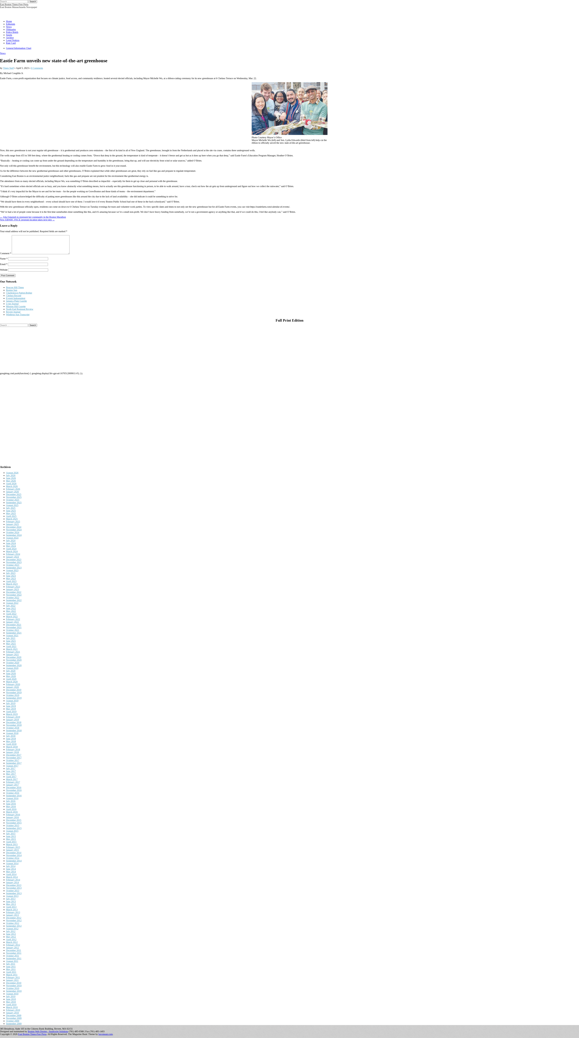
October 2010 (12, 988)
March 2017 (12, 779)
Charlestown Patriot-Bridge (19, 293)
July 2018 (10, 736)
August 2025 (12, 505)
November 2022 (14, 595)
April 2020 (11, 679)
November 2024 (14, 529)
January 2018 (12, 752)
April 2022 (11, 614)
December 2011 (13, 950)
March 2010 (12, 1007)
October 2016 (12, 793)
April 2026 (11, 483)
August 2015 (12, 831)
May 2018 (11, 741)
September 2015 (14, 828)
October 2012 (12, 923)
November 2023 (14, 562)
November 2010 (14, 985)
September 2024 (14, 535)
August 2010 (12, 993)
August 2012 (12, 928)
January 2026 (12, 491)
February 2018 (13, 749)
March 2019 (12, 714)
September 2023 (14, 567)
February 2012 (13, 945)
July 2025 (10, 508)
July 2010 (10, 996)
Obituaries (11, 29)
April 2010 (11, 1004)
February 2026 (13, 489)
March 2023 (12, 584)
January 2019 (12, 719)
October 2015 (12, 825)
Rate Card (11, 43)
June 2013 (11, 901)
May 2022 (11, 611)
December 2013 (13, 885)
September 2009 (14, 1023)
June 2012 (11, 934)
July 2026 (10, 475)
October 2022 (12, 597)
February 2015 (13, 847)
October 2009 (12, 1021)
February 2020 (13, 684)
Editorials (10, 24)
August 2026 (12, 472)
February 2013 (13, 912)
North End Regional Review (19, 309)
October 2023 (12, 565)
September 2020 (14, 665)
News (9, 26)
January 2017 (12, 785)
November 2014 (14, 855)
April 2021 (11, 646)
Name (4, 258)
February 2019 (13, 717)
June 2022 (11, 608)
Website (4, 270)
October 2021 (12, 630)
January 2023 (12, 589)
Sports (9, 35)
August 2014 (12, 863)
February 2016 (13, 814)
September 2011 (13, 958)
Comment (5, 253)
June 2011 (11, 966)
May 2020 (11, 676)
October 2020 (12, 662)
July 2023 (10, 573)
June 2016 (11, 804)
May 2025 (11, 513)
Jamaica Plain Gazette (16, 301)
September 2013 (14, 893)
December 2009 (13, 1015)
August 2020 (12, 668)
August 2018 (12, 733)
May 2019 (11, 709)
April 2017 (11, 776)
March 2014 (12, 877)
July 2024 (10, 540)
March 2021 (12, 649)
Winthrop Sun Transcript (17, 314)
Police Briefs (12, 32)
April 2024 (11, 548)
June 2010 (11, 999)
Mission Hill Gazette (16, 306)
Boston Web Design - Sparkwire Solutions (48, 1031)
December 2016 (13, 787)
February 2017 (13, 782)
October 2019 (12, 695)
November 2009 (14, 1018)
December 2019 (13, 690)
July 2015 (10, 833)
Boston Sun (11, 290)
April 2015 (11, 842)
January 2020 (12, 687)
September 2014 (14, 860)
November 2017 (14, 757)
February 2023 (13, 586)
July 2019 (10, 703)
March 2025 (12, 519)
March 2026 (12, 486)
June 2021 (11, 641)
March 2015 (12, 844)
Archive (10, 37)
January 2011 (12, 980)
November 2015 (14, 823)
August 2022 (12, 603)
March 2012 (12, 942)
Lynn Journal (12, 303)
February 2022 (13, 619)
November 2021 (14, 627)
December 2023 (13, 559)
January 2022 (12, 622)
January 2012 (12, 947)
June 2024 (11, 543)
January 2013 (12, 915)
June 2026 (11, 478)
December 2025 (13, 494)
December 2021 (13, 624)
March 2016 (12, 812)
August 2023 (12, 570)
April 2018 (11, 744)
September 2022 (14, 600)
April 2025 (11, 516)
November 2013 (14, 888)
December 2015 (13, 820)
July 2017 (10, 768)
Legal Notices (12, 40)
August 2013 (12, 896)
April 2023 (11, 581)
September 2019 (14, 698)
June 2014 (11, 869)
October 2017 (12, 760)
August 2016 (12, 798)
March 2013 (12, 909)
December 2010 (13, 983)
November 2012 (14, 920)
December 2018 (13, 722)
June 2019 (11, 706)
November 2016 (14, 790)
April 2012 (11, 939)
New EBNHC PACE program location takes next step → (27, 219)
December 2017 (13, 755)
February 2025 (13, 521)
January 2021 (12, 654)
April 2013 (11, 907)
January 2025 (12, 524)
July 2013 (10, 898)
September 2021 (14, 633)
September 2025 (14, 502)
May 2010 (11, 1002)
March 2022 (12, 616)
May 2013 (11, 904)
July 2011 (10, 964)
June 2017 (11, 771)
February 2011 (13, 977)
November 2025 (14, 497)
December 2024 (13, 527)
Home (9, 21)
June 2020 (11, 673)
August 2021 (12, 635)
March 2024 (12, 551)
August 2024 (12, 538)
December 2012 (13, 917)
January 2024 (12, 557)
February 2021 (13, 652)
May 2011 (11, 969)
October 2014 (12, 858)
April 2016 (11, 809)
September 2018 (14, 730)
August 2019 (12, 700)
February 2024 (13, 554)
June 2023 (11, 576)
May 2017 (11, 774)
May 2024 (11, 546)
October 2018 (12, 728)
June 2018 (11, 738)
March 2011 (11, 974)
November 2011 (13, 953)
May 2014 (11, 871)
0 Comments (37, 68)
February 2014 (13, 879)
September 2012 (14, 926)
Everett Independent (15, 298)
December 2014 (13, 852)
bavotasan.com (105, 1034)
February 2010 (13, 1010)
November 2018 (14, 725)
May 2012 (11, 936)
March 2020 (12, 681)
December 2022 (13, 592)
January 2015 (12, 850)
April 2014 (11, 874)
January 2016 (12, 817)
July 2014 (10, 866)
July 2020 (10, 671)
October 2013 (12, 890)
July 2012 (10, 931)
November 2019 (14, 692)
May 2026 (11, 481)
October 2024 (12, 532)
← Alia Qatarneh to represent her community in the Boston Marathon (33, 217)
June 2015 (11, 836)
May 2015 (11, 839)
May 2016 (11, 806)
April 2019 (11, 711)
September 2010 (14, 991)
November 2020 (14, 660)
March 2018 (12, 747)
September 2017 (14, 763)
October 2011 (12, 955)
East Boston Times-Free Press (14, 4)
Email (3, 264)
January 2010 (12, 1012)
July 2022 (10, 605)
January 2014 (12, 882)
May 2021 (11, 643)
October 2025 (12, 500)
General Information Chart (18, 48)
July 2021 (10, 638)
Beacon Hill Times (15, 287)
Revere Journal (13, 312)
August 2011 (12, 961)
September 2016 (14, 795)
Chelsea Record (13, 295)
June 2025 (11, 510)
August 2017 (12, 766)
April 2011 (11, 972)
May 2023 (11, 578)
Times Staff (8, 68)
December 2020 (13, 657)
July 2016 (10, 801)
